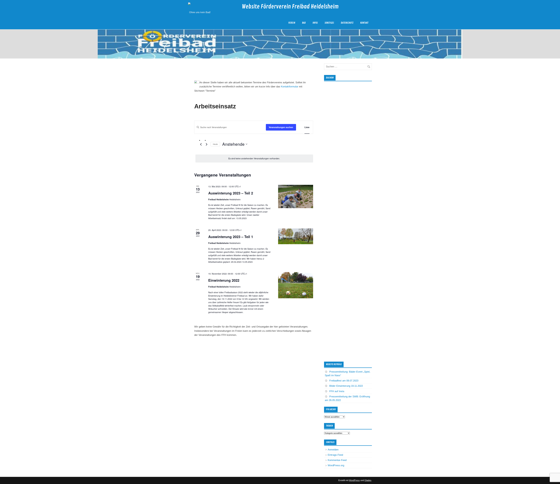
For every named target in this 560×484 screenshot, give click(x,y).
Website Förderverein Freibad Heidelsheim (290, 6)
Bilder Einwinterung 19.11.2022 (346, 386)
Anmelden (333, 449)
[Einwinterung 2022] (295, 285)
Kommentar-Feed (337, 460)
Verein (291, 22)
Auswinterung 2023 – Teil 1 (230, 236)
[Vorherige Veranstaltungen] (201, 144)
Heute (215, 144)
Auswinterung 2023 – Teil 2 (230, 193)
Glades (367, 480)
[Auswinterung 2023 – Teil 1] (295, 236)
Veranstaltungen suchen (281, 127)
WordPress (354, 480)
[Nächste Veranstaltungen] (206, 144)
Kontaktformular (289, 86)
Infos (315, 22)
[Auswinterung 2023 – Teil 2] (295, 196)
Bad (304, 22)
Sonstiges (329, 22)
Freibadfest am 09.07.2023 (343, 380)
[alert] (254, 158)
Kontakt (364, 22)
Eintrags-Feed (335, 455)
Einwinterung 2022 (223, 280)
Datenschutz (347, 22)
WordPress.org (336, 465)
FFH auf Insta (336, 391)
